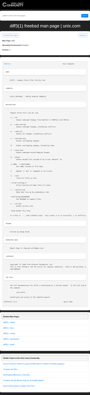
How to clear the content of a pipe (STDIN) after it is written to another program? (34, 364)
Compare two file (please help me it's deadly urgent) (23, 380)
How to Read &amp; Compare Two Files (19, 386)
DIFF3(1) (7, 64)
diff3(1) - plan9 (8, 344)
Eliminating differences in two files (16, 375)
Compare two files (10, 369)
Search (84, 16)
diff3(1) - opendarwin (11, 339)
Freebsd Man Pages (11, 35)
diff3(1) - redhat (9, 322)
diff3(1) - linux (8, 328)
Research (83, 35)
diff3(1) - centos (9, 333)
